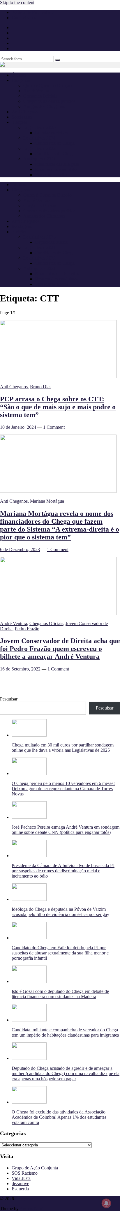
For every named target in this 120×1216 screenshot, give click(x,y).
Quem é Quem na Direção (47, 85)
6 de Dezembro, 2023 (20, 549)
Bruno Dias (40, 386)
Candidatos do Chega (55, 143)
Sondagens (22, 116)
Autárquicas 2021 (39, 158)
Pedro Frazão (27, 628)
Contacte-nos (24, 17)
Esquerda (20, 1188)
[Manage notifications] (106, 1203)
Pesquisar (8, 698)
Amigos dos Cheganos (44, 106)
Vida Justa (21, 1178)
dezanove (20, 1183)
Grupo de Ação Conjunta (35, 1167)
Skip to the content (17, 2)
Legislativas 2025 (39, 127)
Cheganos (24, 1198)
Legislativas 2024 (39, 137)
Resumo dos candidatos (56, 169)
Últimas (19, 75)
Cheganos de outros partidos (49, 101)
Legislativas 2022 (39, 148)
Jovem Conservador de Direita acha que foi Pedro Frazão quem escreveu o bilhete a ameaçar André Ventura (60, 648)
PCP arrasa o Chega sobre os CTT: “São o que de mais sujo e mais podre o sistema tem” (58, 407)
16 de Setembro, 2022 (20, 668)
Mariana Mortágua (47, 501)
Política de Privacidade (33, 12)
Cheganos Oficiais (40, 95)
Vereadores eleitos (51, 174)
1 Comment (54, 427)
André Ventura (36, 90)
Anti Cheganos (25, 111)
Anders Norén (33, 1208)
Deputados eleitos (51, 132)
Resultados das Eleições (57, 164)
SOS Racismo (25, 1173)
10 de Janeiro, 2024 (18, 427)
